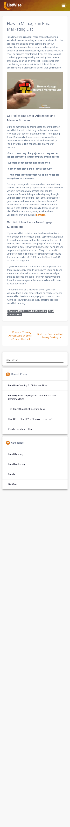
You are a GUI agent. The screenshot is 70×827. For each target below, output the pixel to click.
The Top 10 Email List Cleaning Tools (26, 409)
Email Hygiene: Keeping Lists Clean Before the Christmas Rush (32, 397)
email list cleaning (37, 311)
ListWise (40, 215)
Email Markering (16, 464)
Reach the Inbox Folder (20, 429)
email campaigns (16, 311)
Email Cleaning (15, 454)
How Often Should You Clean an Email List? (30, 419)
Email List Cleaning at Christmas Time (27, 385)
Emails (11, 474)
